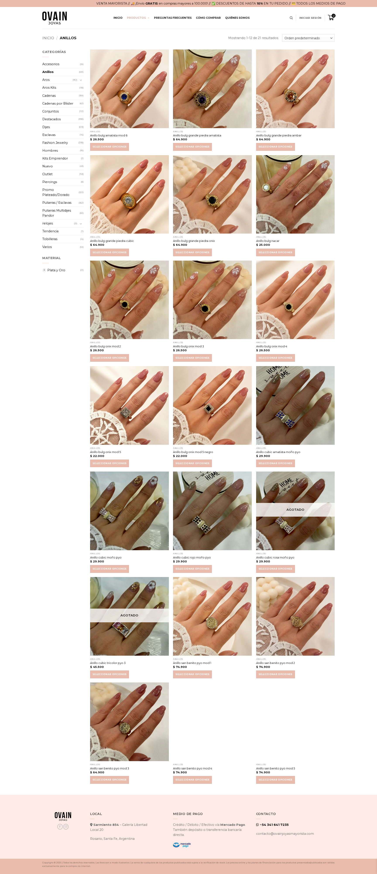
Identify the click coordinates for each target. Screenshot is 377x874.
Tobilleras (49, 239)
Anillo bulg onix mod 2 (105, 346)
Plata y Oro (56, 270)
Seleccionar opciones (110, 146)
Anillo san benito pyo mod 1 (192, 663)
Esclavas (48, 135)
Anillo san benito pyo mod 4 (192, 768)
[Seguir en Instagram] (66, 826)
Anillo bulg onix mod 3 (188, 346)
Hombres (50, 151)
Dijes (46, 127)
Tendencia (50, 231)
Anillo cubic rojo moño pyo (192, 557)
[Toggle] (81, 80)
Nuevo (47, 166)
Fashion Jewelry (55, 143)
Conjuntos (50, 111)
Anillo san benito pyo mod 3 (109, 768)
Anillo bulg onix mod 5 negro (193, 452)
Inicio (118, 17)
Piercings (49, 182)
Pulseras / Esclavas (56, 203)
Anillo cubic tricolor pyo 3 (108, 663)
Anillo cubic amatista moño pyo (278, 452)
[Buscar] (291, 18)
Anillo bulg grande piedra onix (194, 241)
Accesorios (50, 64)
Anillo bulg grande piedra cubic (112, 241)
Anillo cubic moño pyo (106, 557)
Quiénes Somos (237, 17)
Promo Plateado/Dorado (55, 192)
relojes (47, 223)
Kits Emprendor (55, 158)
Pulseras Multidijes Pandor (56, 213)
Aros (46, 80)
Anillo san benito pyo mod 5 (275, 768)
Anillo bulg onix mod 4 (271, 346)
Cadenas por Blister (57, 103)
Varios (47, 247)
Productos (136, 17)
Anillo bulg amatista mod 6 (108, 135)
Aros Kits (49, 88)
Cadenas (49, 96)
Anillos (48, 72)
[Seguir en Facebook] (60, 826)
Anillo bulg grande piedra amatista (197, 135)
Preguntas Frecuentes (173, 17)
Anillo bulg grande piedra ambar (279, 135)
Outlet (47, 174)
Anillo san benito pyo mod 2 (275, 663)
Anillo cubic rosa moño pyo (275, 557)
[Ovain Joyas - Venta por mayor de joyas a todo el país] (54, 18)
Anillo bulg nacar (267, 241)
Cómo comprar (208, 17)
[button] (310, 18)
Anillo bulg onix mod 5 (105, 452)
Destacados (51, 119)
